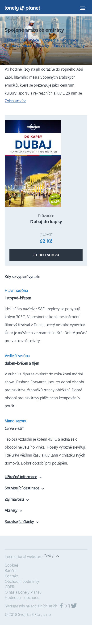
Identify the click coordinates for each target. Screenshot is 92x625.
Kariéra (11, 570)
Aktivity (42, 45)
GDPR (9, 586)
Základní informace (21, 40)
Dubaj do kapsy (46, 221)
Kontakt (11, 576)
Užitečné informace (60, 40)
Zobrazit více (15, 100)
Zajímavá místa (17, 45)
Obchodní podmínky (22, 581)
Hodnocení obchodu (22, 597)
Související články (69, 45)
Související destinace (22, 488)
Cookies (11, 565)
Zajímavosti (14, 499)
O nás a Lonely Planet (23, 592)
